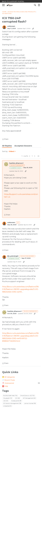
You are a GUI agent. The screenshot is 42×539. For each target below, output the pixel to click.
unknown (11, 26)
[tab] (7, 146)
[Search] (35, 5)
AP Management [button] (29, 398)
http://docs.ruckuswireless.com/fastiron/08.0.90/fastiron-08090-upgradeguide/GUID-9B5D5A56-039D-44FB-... (20, 289)
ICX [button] (17, 398)
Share (5, 139)
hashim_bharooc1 (16, 163)
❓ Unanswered (21, 383)
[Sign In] (39, 5)
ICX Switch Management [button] (12, 403)
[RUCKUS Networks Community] (9, 5)
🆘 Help (5, 386)
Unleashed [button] (7, 406)
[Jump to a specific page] (38, 156)
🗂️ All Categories (8, 377)
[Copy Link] (33, 28)
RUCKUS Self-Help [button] (10, 395)
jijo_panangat (12, 256)
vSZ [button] (5, 401)
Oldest (12, 151)
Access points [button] (16, 401)
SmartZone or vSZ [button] (27, 395)
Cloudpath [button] (7, 398)
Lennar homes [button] (30, 403)
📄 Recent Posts (8, 380)
